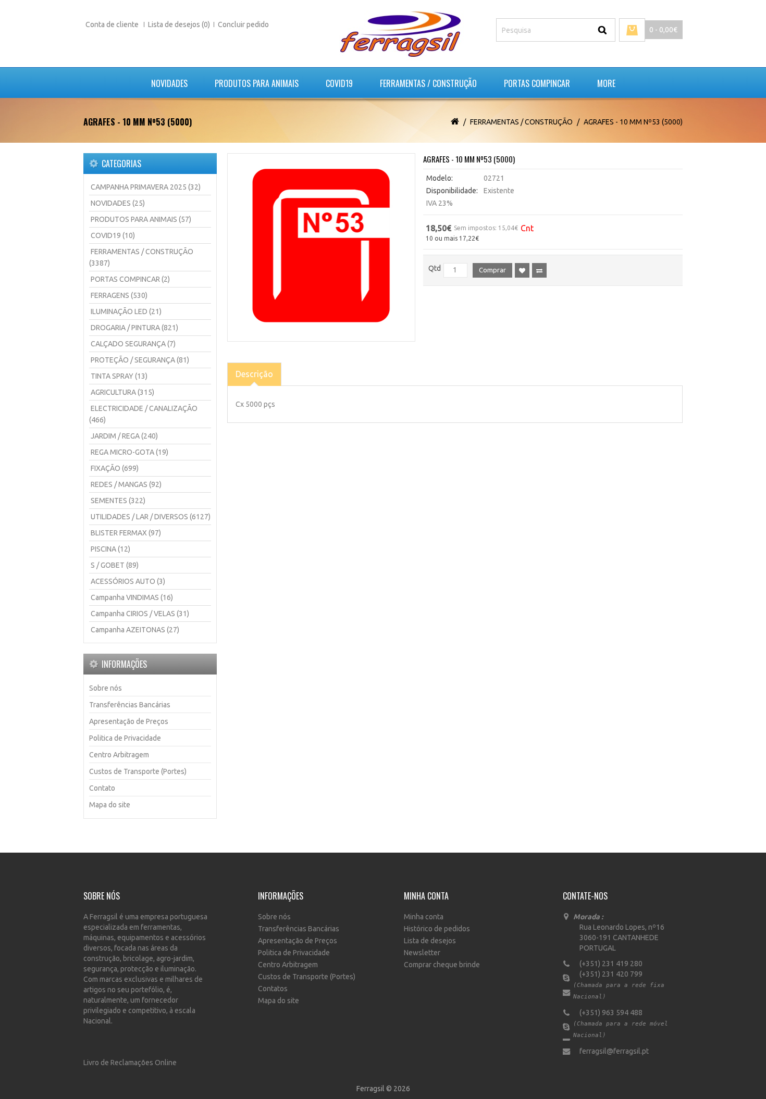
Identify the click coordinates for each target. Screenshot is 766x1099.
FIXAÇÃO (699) (115, 468)
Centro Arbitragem (119, 755)
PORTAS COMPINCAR (537, 83)
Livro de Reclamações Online (130, 1062)
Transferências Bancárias (129, 705)
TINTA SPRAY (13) (119, 376)
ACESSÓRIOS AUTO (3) (128, 581)
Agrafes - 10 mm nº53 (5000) (633, 122)
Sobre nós (105, 688)
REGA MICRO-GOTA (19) (129, 452)
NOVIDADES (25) (118, 203)
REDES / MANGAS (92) (126, 484)
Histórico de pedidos (437, 929)
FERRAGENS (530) (119, 295)
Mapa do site (109, 805)
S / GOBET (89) (115, 565)
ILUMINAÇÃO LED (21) (126, 311)
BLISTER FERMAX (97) (126, 533)
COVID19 (339, 83)
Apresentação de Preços (128, 721)
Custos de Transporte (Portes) (138, 771)
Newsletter (422, 952)
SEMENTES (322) (118, 500)
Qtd (434, 268)
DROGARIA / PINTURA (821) (134, 327)
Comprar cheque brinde (442, 964)
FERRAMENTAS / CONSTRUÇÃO (428, 83)
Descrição (254, 374)
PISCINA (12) (110, 549)
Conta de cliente (112, 24)
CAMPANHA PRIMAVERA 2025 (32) (146, 187)
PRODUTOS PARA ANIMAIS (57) (141, 219)
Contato (102, 788)
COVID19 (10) (113, 235)
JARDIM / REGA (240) (124, 436)
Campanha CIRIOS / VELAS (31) (140, 613)
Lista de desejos (430, 940)
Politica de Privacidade (125, 738)
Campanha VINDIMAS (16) (132, 597)
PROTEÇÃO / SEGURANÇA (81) (140, 360)
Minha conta (423, 917)
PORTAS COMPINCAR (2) (130, 279)
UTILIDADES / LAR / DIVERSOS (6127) (151, 517)
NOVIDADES (169, 83)
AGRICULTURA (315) (122, 392)
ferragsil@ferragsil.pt (611, 1051)
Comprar (492, 269)
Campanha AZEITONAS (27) (135, 630)
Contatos (273, 988)
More (606, 83)
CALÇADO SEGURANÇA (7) (133, 344)
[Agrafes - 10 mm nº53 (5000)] (321, 247)
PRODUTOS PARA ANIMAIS (257, 83)
